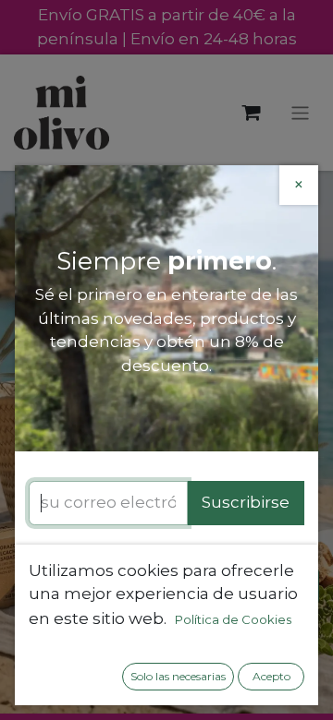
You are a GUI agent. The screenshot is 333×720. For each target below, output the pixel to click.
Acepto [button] (271, 676)
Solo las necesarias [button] (178, 676)
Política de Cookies (233, 619)
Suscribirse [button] (246, 502)
